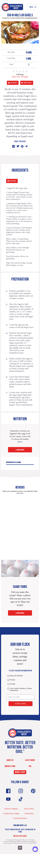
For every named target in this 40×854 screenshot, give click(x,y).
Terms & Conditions (11, 809)
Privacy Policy (29, 809)
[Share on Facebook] (13, 146)
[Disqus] (20, 523)
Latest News (30, 760)
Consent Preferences (20, 818)
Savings (12, 684)
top (20, 848)
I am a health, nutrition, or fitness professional (21, 689)
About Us (10, 760)
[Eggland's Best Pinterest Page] (33, 791)
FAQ (30, 766)
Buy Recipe (14, 83)
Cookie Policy (29, 813)
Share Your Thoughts (20, 77)
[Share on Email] (26, 146)
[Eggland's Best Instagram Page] (20, 791)
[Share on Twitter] (18, 146)
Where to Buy (20, 772)
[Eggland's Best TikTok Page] (20, 799)
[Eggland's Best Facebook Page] (8, 791)
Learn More (20, 450)
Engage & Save (10, 766)
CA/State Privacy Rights (11, 813)
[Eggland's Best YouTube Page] (8, 799)
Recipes (12, 680)
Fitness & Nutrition (16, 676)
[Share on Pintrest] (22, 146)
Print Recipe (27, 83)
